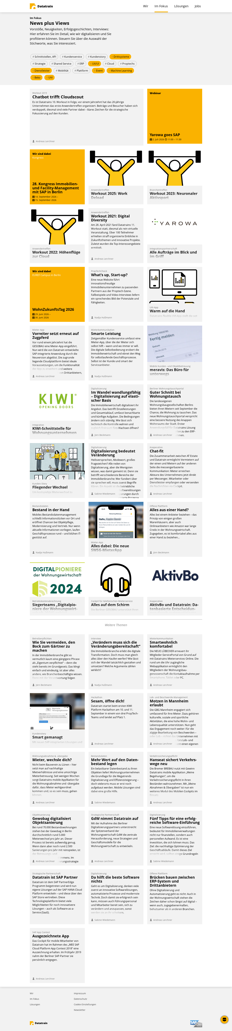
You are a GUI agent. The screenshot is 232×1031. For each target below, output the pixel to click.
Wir (31, 993)
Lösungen (35, 1004)
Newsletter (79, 1009)
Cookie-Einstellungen (85, 1004)
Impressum (80, 993)
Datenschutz (80, 998)
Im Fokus (34, 998)
